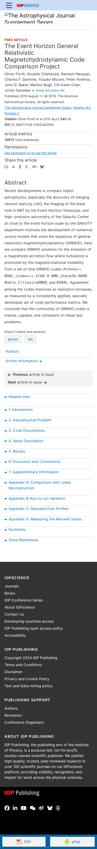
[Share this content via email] (6, 166)
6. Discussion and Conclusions (34, 461)
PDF (34, 842)
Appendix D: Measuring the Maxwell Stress (45, 519)
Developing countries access (29, 621)
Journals (12, 586)
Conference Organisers (24, 722)
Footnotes (17, 529)
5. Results (17, 451)
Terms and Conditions (23, 664)
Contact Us (14, 614)
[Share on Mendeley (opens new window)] (34, 166)
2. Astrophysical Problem (30, 420)
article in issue (33, 374)
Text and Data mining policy (29, 686)
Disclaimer (13, 671)
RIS (30, 339)
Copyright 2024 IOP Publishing (31, 657)
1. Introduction (21, 409)
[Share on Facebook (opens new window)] (20, 166)
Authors (11, 708)
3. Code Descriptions (27, 430)
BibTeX (13, 339)
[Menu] (9, 5)
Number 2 (12, 113)
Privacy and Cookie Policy (27, 679)
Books (10, 593)
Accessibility (15, 635)
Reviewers (13, 715)
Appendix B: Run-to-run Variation (37, 498)
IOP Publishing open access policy (34, 628)
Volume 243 (81, 107)
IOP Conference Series (24, 600)
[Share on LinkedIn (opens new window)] (13, 166)
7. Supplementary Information (34, 472)
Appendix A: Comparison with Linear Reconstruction (40, 485)
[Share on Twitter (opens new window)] (26, 166)
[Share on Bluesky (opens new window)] (42, 166)
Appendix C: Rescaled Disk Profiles (39, 508)
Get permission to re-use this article (31, 153)
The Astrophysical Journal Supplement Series (38, 107)
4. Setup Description (26, 441)
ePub (76, 841)
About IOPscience (20, 607)
